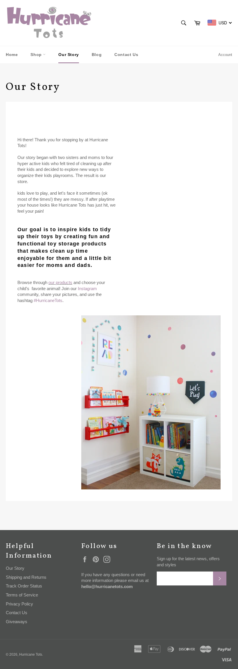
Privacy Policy (19, 603)
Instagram (87, 288)
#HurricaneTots (48, 300)
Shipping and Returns (26, 577)
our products (60, 282)
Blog (97, 54)
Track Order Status (24, 585)
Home (12, 54)
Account (225, 55)
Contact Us (126, 54)
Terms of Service (22, 594)
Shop (36, 54)
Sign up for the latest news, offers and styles (188, 561)
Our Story (68, 54)
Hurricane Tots (30, 654)
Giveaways (16, 621)
